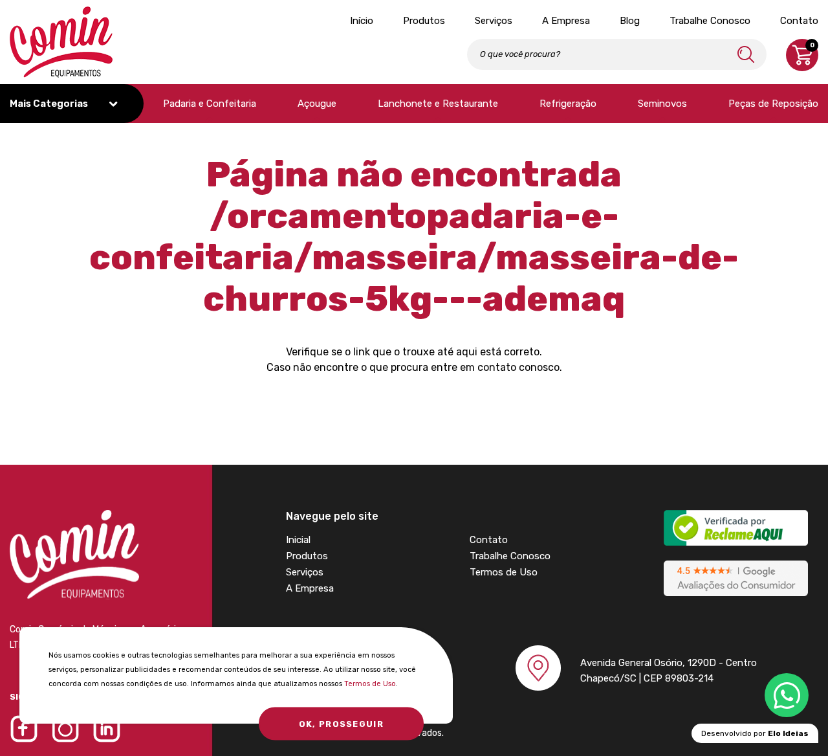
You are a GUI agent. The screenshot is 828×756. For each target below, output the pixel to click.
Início (361, 21)
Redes (787, 695)
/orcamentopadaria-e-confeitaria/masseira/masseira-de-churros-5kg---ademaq (414, 257)
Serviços (493, 21)
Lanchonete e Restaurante (438, 103)
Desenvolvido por (755, 733)
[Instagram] (65, 729)
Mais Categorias (50, 103)
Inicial (298, 540)
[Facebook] (24, 729)
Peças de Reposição (773, 103)
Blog (630, 21)
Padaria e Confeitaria (209, 103)
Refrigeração (567, 103)
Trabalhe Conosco (710, 21)
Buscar (745, 54)
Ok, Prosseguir (341, 724)
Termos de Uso (370, 684)
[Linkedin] (107, 729)
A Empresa (566, 21)
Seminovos (662, 103)
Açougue (317, 103)
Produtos (424, 21)
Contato (799, 21)
